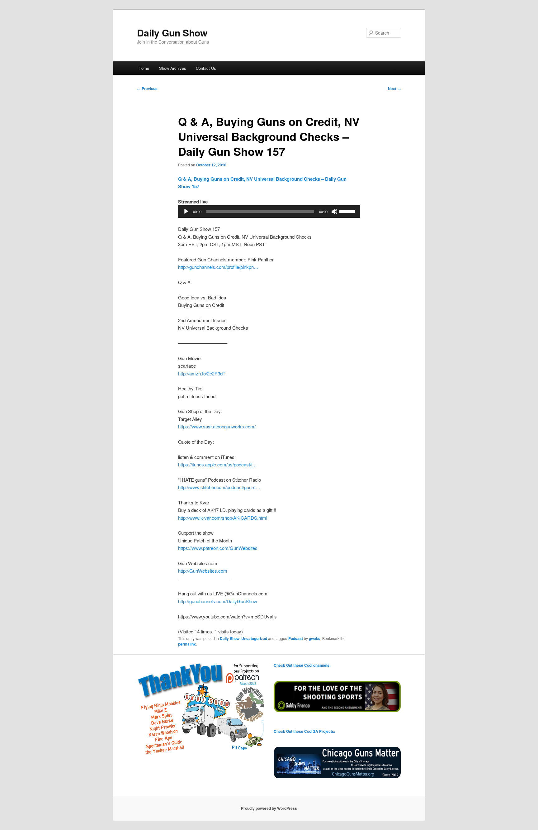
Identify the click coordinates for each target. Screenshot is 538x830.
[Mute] (334, 211)
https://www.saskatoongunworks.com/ (217, 426)
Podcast (295, 638)
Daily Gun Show (172, 32)
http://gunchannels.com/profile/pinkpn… (218, 267)
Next (394, 88)
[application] (269, 211)
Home (144, 68)
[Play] (186, 211)
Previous (147, 88)
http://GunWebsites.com (202, 570)
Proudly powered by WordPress (269, 808)
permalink (187, 644)
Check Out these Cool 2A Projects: (304, 731)
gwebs (314, 638)
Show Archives (172, 68)
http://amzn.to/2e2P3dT (201, 373)
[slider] (348, 211)
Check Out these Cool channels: (302, 665)
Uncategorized (254, 638)
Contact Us (206, 68)
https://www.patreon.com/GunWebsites (217, 548)
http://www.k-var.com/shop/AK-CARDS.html (222, 517)
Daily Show (229, 638)
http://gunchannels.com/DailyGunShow (217, 601)
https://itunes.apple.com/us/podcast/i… (217, 464)
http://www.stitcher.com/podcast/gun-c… (219, 487)
